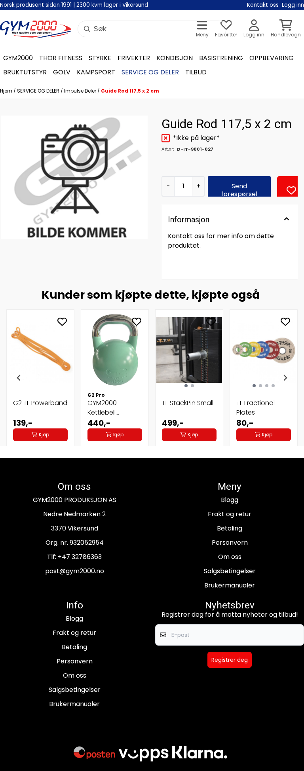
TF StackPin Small (187, 402)
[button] (291, 190)
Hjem (6, 90)
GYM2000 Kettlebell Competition (106, 407)
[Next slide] (285, 377)
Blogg (229, 499)
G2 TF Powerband (40, 402)
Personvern (230, 542)
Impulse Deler (80, 90)
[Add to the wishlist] (62, 321)
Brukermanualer (229, 585)
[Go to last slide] (19, 377)
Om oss (229, 556)
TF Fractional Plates (255, 407)
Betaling (229, 528)
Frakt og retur (229, 514)
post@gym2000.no (74, 571)
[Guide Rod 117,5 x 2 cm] (74, 177)
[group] (40, 377)
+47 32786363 (80, 556)
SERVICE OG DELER (39, 90)
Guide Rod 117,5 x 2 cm (130, 90)
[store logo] (35, 29)
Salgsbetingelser (230, 571)
